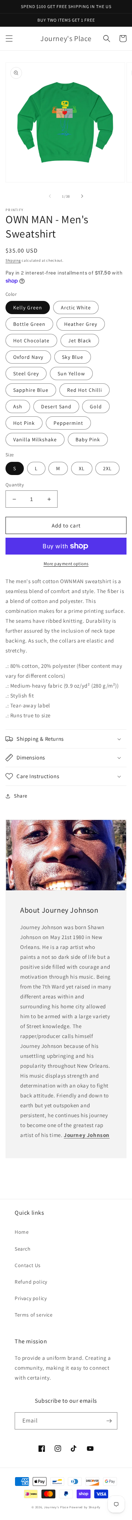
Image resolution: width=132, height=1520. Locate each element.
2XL (107, 468)
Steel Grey (26, 373)
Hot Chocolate (31, 340)
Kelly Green (27, 307)
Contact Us (28, 1265)
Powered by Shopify (84, 1507)
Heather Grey (80, 324)
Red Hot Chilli (84, 390)
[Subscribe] (109, 1420)
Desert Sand (56, 406)
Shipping (13, 260)
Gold (96, 406)
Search (23, 1248)
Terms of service (34, 1314)
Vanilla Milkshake (35, 439)
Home (22, 1232)
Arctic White (76, 307)
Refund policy (31, 1281)
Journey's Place (56, 1507)
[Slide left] (50, 196)
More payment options (66, 563)
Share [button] (20, 795)
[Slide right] (82, 196)
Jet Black (79, 340)
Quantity (15, 485)
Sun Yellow (71, 373)
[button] (9, 38)
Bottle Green (29, 324)
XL (82, 468)
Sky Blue (72, 357)
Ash (17, 406)
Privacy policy (31, 1298)
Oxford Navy (28, 357)
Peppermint (68, 423)
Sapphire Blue (30, 390)
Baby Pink (88, 439)
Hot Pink (24, 423)
